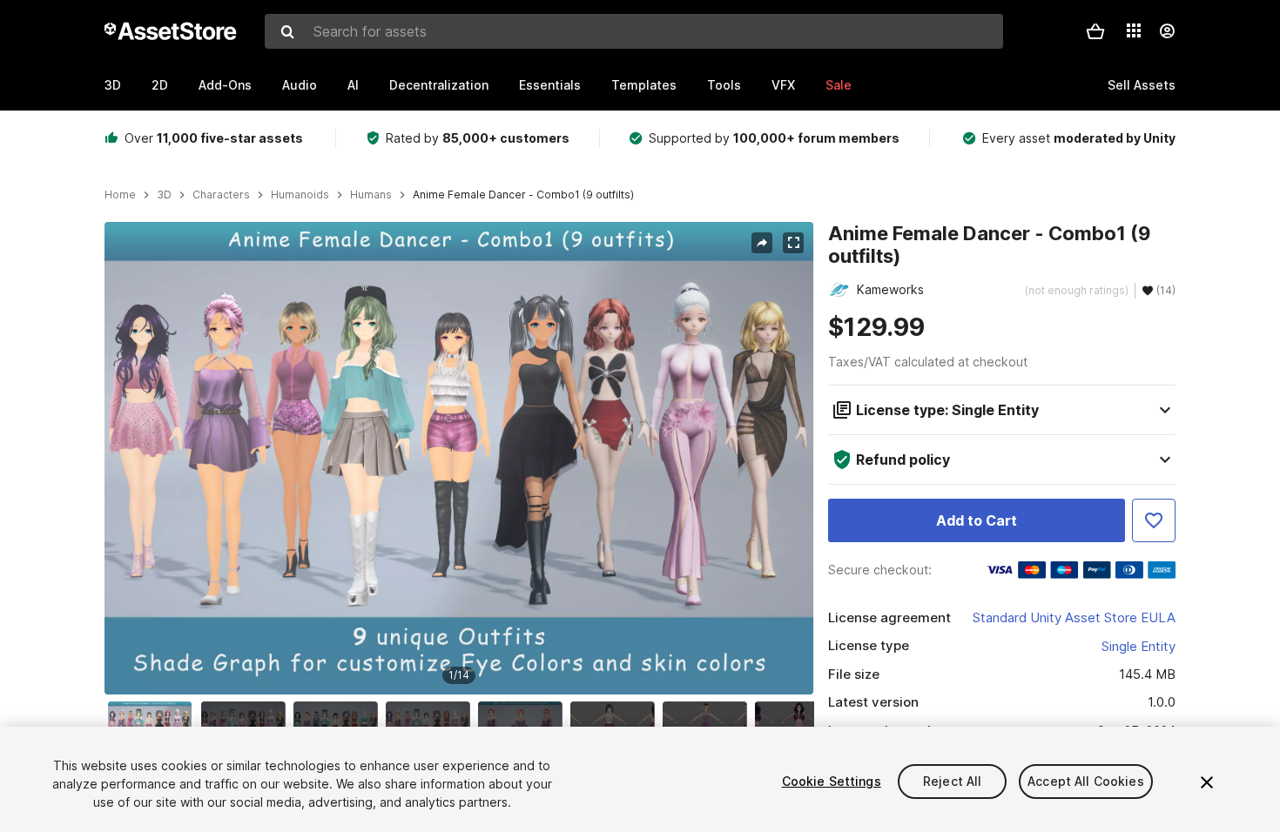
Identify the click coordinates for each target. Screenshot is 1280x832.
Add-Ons (225, 84)
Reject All (952, 781)
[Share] (761, 242)
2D (160, 84)
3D (112, 84)
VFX (783, 84)
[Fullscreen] (793, 242)
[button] (1095, 31)
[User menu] (1167, 31)
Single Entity (1138, 646)
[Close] (1206, 782)
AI (353, 84)
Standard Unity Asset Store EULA (1074, 617)
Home (120, 195)
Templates (644, 84)
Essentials (550, 84)
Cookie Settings (831, 781)
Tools (724, 84)
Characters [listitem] (221, 195)
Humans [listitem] (371, 195)
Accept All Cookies (1085, 781)
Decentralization (438, 84)
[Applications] (1133, 30)
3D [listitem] (164, 195)
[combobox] (634, 31)
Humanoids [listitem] (300, 195)
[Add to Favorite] (1154, 520)
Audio (299, 84)
